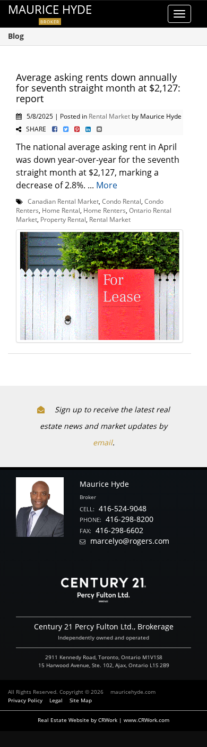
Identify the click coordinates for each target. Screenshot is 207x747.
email (103, 442)
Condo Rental (121, 201)
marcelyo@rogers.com (129, 541)
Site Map (81, 700)
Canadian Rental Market (63, 201)
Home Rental (61, 210)
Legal (56, 700)
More (106, 185)
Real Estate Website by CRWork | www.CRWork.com (103, 720)
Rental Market (109, 116)
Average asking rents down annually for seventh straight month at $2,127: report (98, 88)
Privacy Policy (25, 700)
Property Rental (63, 219)
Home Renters (104, 210)
